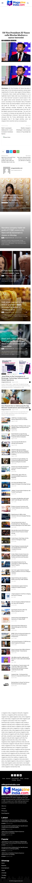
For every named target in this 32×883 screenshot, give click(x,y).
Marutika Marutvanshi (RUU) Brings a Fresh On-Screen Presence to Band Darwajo (20, 532)
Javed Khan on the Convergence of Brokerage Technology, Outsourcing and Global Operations (15, 378)
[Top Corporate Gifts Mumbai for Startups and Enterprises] (5, 444)
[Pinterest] (14, 151)
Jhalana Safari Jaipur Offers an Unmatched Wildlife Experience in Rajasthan (19, 476)
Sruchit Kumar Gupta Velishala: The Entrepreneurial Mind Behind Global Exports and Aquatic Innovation (19, 460)
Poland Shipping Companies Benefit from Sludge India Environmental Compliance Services (19, 548)
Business (4, 373)
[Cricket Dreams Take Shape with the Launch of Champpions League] (5, 540)
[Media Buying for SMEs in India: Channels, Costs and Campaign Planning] (5, 517)
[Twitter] (11, 151)
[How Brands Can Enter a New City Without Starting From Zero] (5, 612)
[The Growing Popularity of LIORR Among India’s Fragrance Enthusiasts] (5, 644)
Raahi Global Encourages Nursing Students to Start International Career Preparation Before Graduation (20, 435)
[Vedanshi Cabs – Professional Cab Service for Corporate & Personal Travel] (5, 677)
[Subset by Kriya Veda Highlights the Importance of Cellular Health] (5, 620)
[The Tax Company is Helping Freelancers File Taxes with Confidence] (5, 604)
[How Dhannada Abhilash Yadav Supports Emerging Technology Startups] (5, 485)
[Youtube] (21, 775)
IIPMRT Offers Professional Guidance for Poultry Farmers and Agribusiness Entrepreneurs (20, 635)
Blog (2, 40)
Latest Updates (13, 40)
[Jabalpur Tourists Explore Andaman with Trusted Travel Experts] (5, 493)
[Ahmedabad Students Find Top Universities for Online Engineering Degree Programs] (5, 564)
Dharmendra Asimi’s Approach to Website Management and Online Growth (19, 627)
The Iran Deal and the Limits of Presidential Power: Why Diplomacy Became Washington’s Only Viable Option (21, 524)
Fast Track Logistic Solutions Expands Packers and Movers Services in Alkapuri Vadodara (20, 571)
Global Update (7, 40)
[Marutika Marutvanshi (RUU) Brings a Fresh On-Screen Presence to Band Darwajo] (5, 533)
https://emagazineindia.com (16, 170)
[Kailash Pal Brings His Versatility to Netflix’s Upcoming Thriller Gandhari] (5, 580)
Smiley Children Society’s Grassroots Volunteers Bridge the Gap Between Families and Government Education (19, 556)
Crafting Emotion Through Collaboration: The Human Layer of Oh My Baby (12, 197)
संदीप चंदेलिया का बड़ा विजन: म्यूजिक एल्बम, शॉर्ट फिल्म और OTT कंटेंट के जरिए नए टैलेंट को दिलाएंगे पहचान (20, 659)
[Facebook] (7, 151)
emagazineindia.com (16, 168)
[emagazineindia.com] (6, 170)
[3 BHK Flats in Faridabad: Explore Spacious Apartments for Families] (5, 420)
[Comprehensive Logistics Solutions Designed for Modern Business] (5, 588)
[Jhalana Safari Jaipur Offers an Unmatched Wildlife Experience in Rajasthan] (5, 477)
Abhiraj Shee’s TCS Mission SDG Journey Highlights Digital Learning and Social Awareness (20, 427)
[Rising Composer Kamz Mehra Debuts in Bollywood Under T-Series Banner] (5, 652)
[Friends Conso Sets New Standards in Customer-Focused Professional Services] (5, 469)
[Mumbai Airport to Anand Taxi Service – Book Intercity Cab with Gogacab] (5, 685)
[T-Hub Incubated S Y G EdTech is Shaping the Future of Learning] (5, 596)
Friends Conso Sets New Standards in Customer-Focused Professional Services (20, 468)
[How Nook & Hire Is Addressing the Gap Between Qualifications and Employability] (16, 397)
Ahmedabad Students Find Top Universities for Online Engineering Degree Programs (19, 563)
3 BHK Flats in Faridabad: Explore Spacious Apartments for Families (12, 832)
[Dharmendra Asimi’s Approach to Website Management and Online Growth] (5, 628)
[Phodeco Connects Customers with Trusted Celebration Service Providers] (5, 509)
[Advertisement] (16, 15)
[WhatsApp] (17, 151)
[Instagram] (15, 775)
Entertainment (4, 202)
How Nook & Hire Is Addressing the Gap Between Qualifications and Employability (15, 407)
